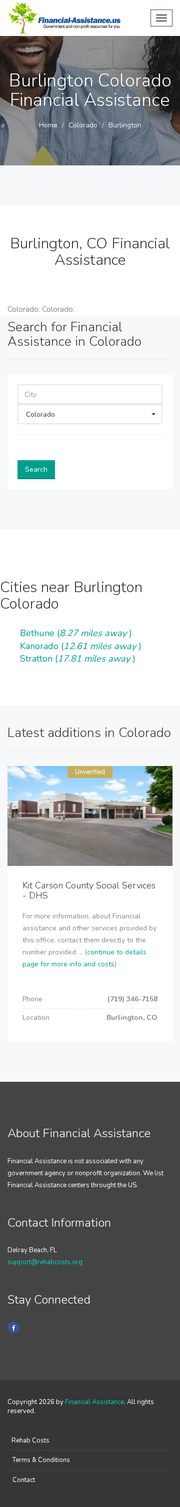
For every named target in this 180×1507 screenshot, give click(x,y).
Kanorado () (81, 646)
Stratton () (78, 659)
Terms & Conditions (41, 1460)
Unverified (90, 771)
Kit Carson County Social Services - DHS (89, 890)
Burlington (125, 125)
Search (36, 469)
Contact (23, 1480)
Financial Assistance (94, 1402)
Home (48, 125)
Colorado (83, 125)
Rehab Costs (31, 1440)
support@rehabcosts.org (45, 1262)
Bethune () (76, 633)
